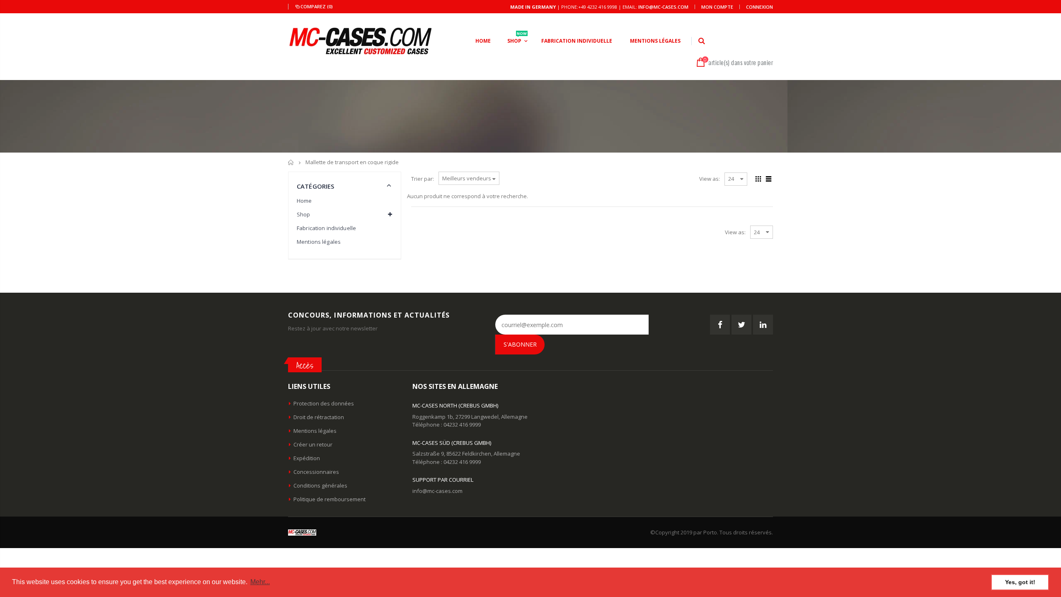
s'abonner (520, 344)
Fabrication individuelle (326, 228)
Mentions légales (319, 241)
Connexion (759, 7)
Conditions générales (320, 485)
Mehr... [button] (260, 581)
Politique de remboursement (329, 499)
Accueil (291, 162)
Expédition (306, 458)
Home (304, 200)
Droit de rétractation (318, 417)
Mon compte (717, 7)
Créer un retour (312, 444)
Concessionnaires (316, 472)
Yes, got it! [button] (1020, 582)
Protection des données (323, 403)
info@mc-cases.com (663, 7)
